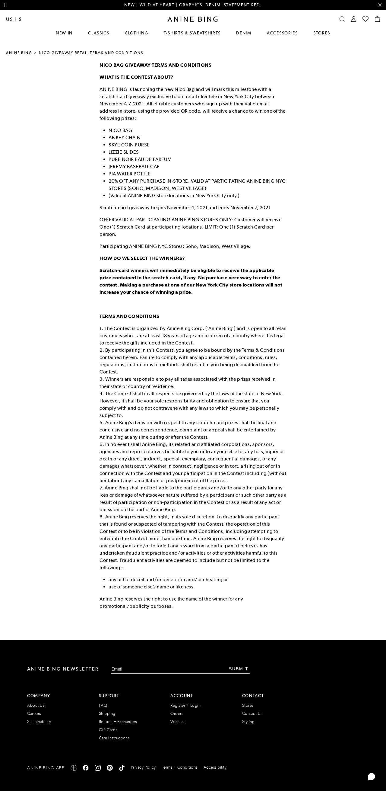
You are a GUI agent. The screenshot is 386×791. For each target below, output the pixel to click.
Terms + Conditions (180, 767)
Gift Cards (108, 729)
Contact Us (252, 713)
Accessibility (215, 767)
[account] (353, 19)
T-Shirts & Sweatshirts (192, 32)
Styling (248, 721)
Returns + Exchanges (118, 721)
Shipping (107, 713)
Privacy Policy (143, 767)
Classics (98, 32)
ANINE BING (19, 53)
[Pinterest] (110, 769)
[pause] (6, 5)
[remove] (379, 5)
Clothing (136, 32)
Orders (176, 713)
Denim (244, 32)
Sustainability (39, 721)
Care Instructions (114, 738)
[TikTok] (122, 769)
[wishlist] (365, 19)
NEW (129, 4)
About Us (35, 705)
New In (64, 32)
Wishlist (177, 721)
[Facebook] (86, 769)
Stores (321, 32)
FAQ (103, 705)
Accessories (282, 32)
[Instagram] (98, 769)
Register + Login (185, 705)
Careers (34, 713)
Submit (238, 668)
